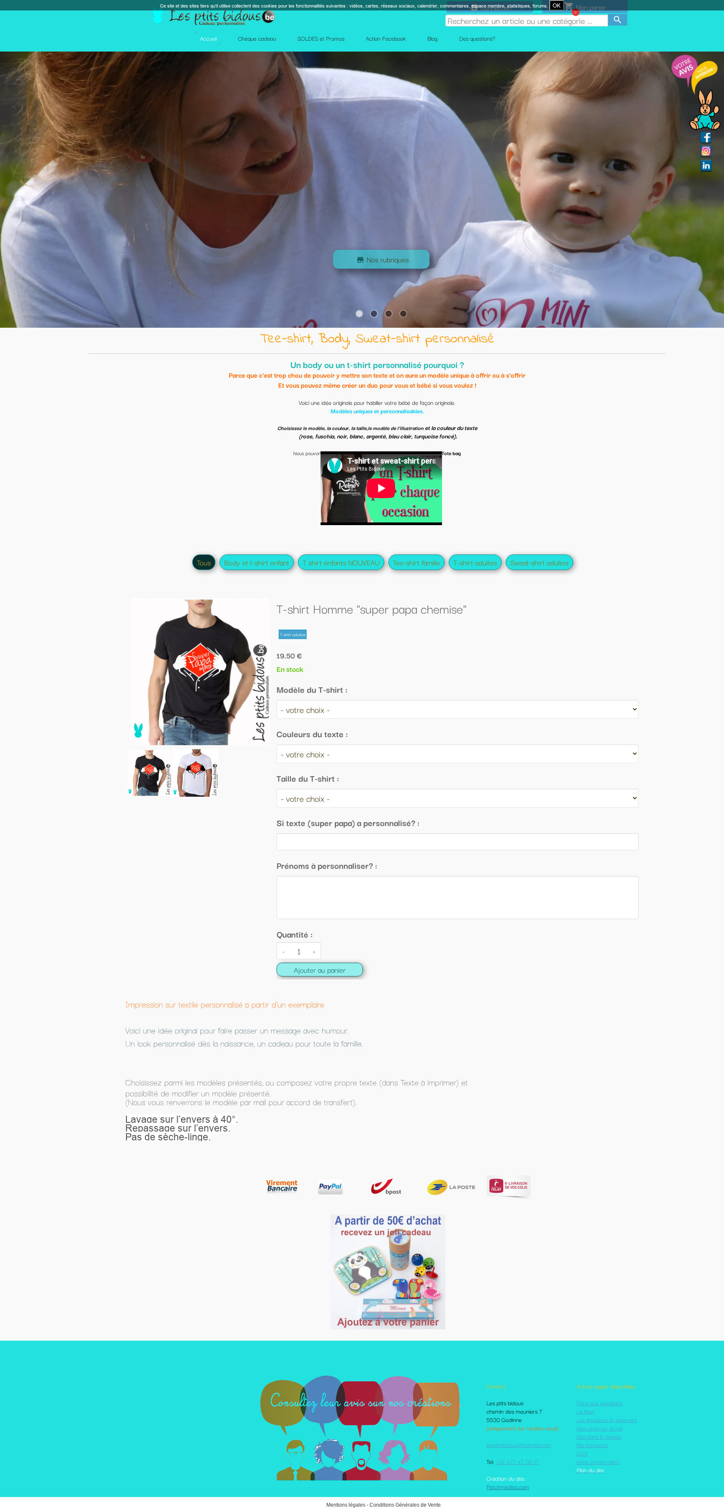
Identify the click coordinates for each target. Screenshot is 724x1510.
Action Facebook (386, 38)
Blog (432, 38)
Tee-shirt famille (416, 562)
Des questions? (477, 38)
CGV (582, 1453)
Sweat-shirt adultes (539, 562)
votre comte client (598, 1461)
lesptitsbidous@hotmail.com (518, 1444)
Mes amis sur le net (600, 1427)
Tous (204, 562)
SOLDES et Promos (320, 38)
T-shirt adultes (475, 562)
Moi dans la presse (599, 1436)
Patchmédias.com (507, 1486)
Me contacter (593, 1444)
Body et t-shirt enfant (256, 562)
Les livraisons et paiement (607, 1419)
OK (557, 5)
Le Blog (585, 1411)
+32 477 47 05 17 (517, 1461)
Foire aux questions (599, 1402)
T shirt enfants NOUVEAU (341, 562)
